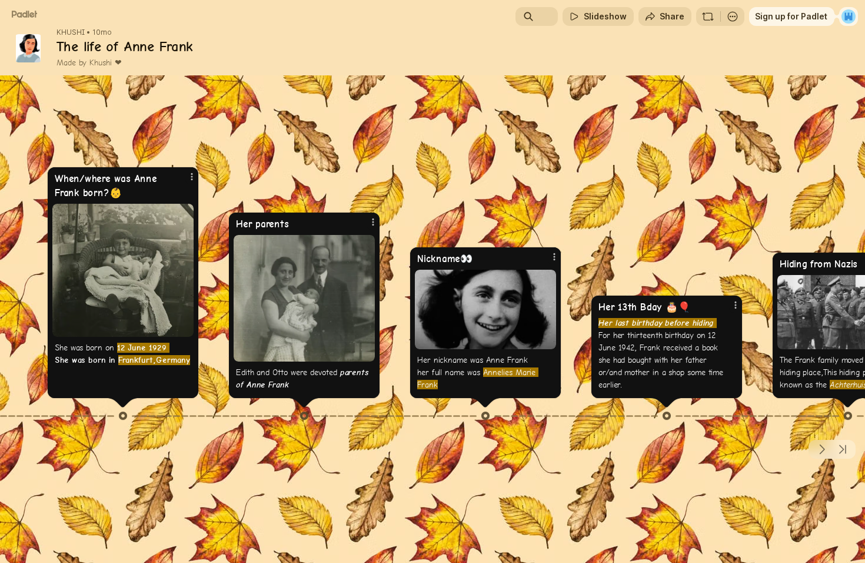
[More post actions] (191, 176)
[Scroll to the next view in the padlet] (821, 449)
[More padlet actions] (732, 16)
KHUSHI (70, 32)
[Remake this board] (708, 16)
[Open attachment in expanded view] (123, 270)
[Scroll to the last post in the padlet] (842, 449)
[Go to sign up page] (848, 16)
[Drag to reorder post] (123, 415)
